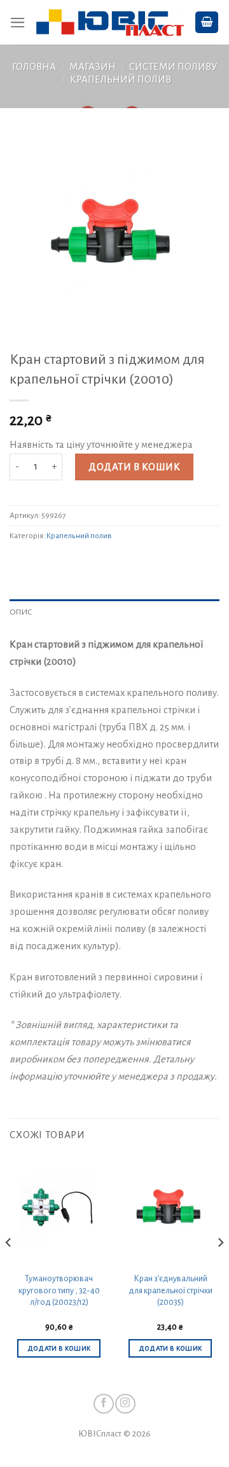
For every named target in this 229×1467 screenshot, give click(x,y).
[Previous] (9, 1268)
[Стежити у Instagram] (125, 1404)
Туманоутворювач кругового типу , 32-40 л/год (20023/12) (59, 1290)
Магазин (92, 67)
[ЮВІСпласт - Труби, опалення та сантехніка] (110, 22)
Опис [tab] (21, 612)
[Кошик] (207, 22)
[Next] (220, 1268)
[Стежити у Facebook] (103, 1404)
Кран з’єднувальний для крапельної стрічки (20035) (170, 1290)
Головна (34, 67)
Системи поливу (173, 67)
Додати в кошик (134, 467)
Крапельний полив (120, 79)
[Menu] (18, 22)
